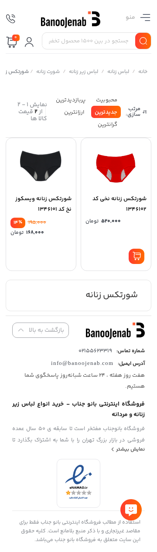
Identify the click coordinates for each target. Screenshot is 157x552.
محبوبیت (106, 100)
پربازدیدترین (70, 100)
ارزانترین (74, 112)
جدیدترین (106, 112)
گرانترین (107, 124)
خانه (142, 72)
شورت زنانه (47, 72)
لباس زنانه (118, 72)
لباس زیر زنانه (83, 72)
